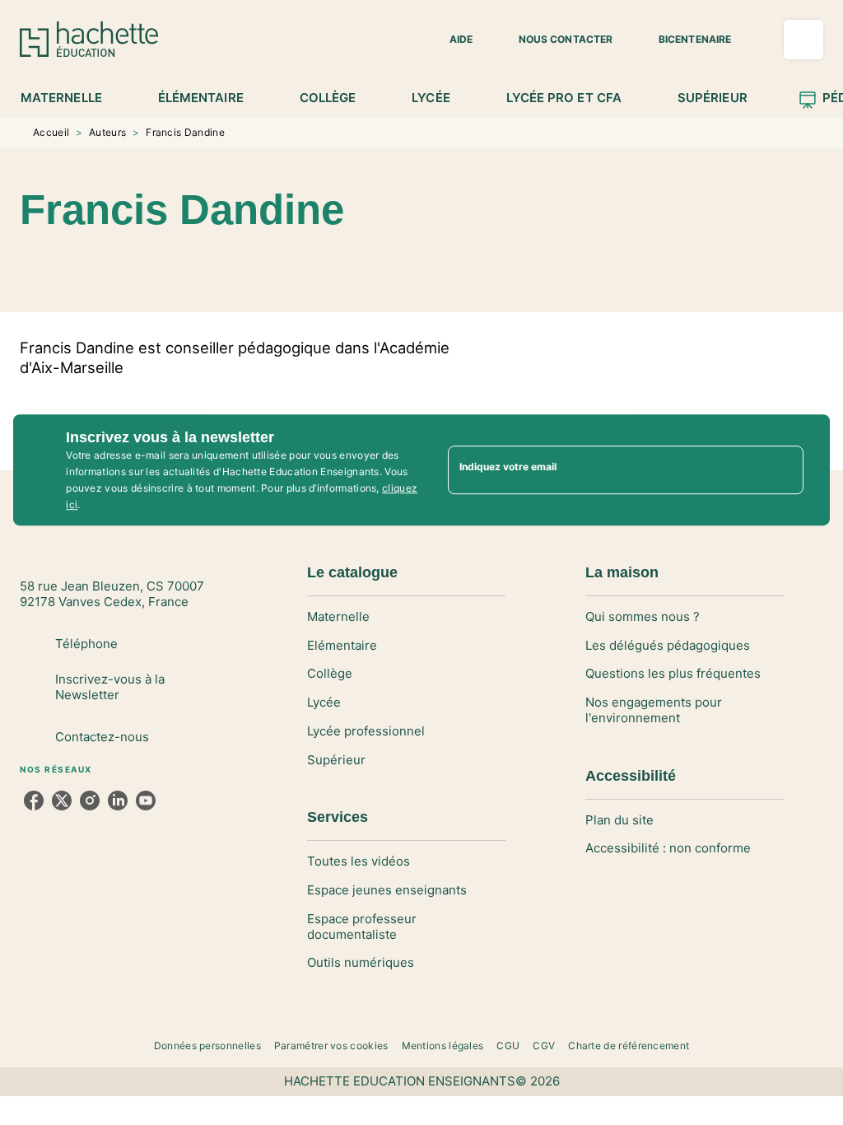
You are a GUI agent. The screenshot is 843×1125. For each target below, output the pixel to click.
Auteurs (107, 132)
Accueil (51, 132)
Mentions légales (443, 1045)
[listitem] (34, 801)
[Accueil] (89, 39)
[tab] (70, 98)
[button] (451, 39)
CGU (507, 1045)
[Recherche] (803, 39)
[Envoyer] (783, 470)
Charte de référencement (628, 1045)
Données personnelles (207, 1045)
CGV (544, 1045)
